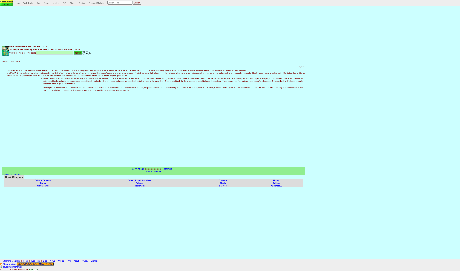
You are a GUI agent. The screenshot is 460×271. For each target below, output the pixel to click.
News (46, 3)
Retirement (139, 185)
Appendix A (276, 185)
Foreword (223, 180)
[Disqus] (153, 137)
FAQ (64, 3)
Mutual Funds (43, 185)
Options (276, 183)
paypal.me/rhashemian (12, 266)
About (72, 3)
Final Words (223, 185)
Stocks (223, 183)
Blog (38, 3)
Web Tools (28, 3)
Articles (56, 3)
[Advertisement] (153, 25)
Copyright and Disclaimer (139, 180)
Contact (82, 3)
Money (276, 180)
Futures (139, 183)
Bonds (43, 183)
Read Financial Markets (10, 260)
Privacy (85, 260)
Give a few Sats (9, 264)
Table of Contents (43, 180)
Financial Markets (96, 3)
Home (17, 3)
